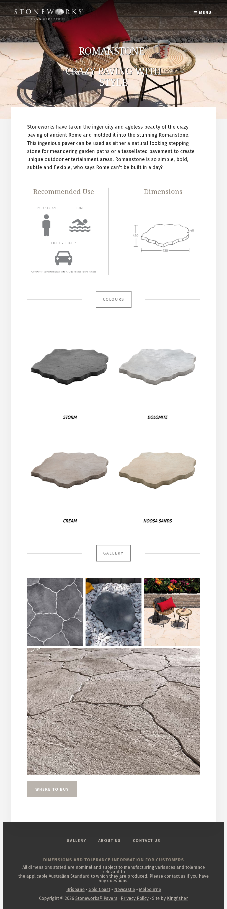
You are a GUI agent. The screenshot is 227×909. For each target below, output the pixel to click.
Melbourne (150, 889)
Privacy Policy (135, 898)
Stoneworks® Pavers (96, 898)
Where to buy (52, 789)
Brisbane (75, 889)
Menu (205, 12)
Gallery (113, 553)
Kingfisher (177, 898)
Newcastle (124, 889)
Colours (113, 299)
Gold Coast (99, 889)
